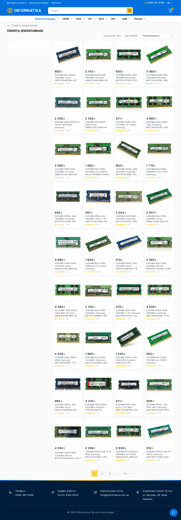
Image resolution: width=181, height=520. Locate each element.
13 (125, 473)
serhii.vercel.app (104, 512)
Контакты (56, 3)
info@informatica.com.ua (114, 495)
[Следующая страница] (133, 473)
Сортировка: (131, 35)
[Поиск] (129, 10)
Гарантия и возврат (39, 3)
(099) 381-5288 (155, 2)
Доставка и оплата (16, 3)
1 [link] (94, 473)
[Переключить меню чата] (174, 513)
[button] (170, 10)
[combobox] (90, 10)
